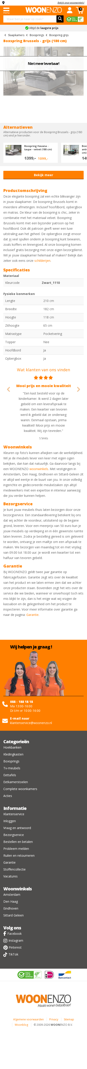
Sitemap (69, 1019)
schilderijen (42, 260)
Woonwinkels (17, 889)
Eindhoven (10, 908)
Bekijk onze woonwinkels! (71, 2)
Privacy (53, 1019)
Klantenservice (13, 814)
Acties (7, 796)
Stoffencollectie (14, 869)
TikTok (13, 954)
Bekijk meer (43, 175)
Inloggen (9, 821)
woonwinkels (38, 469)
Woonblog (21, 1025)
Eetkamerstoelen (15, 782)
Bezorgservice (13, 835)
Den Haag (10, 901)
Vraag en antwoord (17, 828)
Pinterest (15, 947)
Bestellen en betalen (18, 842)
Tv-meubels (11, 768)
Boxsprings (11, 761)
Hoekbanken (12, 747)
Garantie (32, 615)
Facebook (14, 933)
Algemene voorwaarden (28, 1019)
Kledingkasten (13, 754)
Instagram (15, 940)
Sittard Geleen (13, 915)
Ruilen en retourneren (19, 855)
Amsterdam (11, 894)
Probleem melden (16, 848)
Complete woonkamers (20, 789)
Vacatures (10, 876)
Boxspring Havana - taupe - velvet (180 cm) (38, 147)
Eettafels (9, 775)
